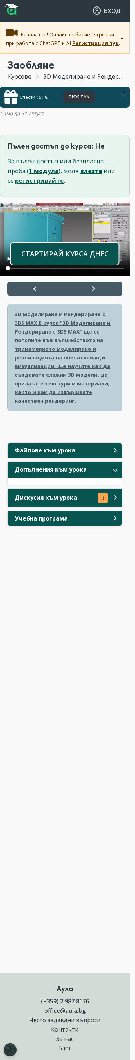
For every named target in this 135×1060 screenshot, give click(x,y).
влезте (91, 171)
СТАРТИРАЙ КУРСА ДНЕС (65, 254)
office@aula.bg (65, 1011)
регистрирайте (39, 180)
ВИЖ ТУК (79, 97)
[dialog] (10, 1049)
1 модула (44, 171)
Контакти (64, 1029)
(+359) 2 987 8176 (65, 1001)
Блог (64, 1048)
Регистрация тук (95, 43)
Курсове (19, 76)
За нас (64, 1039)
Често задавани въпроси (64, 1020)
